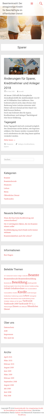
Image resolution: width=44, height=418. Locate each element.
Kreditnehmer (29, 144)
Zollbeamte (24, 306)
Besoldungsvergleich (9, 286)
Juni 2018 (7, 392)
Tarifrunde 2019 (11, 304)
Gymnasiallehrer (8, 292)
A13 (5, 275)
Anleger (21, 144)
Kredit (22, 292)
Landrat (21, 296)
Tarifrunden (9, 199)
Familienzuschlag (33, 286)
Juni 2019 (7, 371)
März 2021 (8, 360)
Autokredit (25, 275)
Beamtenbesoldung (27, 279)
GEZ (26, 288)
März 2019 (8, 375)
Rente (20, 298)
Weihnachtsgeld (8, 306)
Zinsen (15, 306)
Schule (32, 298)
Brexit (16, 286)
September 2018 (10, 382)
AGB (5, 331)
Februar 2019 (9, 378)
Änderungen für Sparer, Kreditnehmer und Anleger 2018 (22, 83)
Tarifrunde (27, 301)
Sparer (6, 147)
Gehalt (7, 288)
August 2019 (9, 367)
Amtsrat (15, 275)
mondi (21, 91)
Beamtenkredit (7, 283)
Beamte (7, 178)
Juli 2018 (7, 389)
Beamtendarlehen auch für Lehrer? (18, 236)
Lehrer (6, 188)
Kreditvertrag (14, 296)
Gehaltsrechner (18, 288)
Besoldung (19, 282)
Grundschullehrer (32, 288)
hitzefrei (15, 292)
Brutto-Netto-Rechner (23, 286)
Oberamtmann (14, 298)
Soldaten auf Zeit (14, 301)
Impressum (8, 334)
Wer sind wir (9, 338)
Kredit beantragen (31, 292)
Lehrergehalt (33, 296)
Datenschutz (9, 327)
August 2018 (9, 385)
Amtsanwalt (9, 275)
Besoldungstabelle (32, 283)
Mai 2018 (7, 396)
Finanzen (10, 144)
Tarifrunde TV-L (26, 304)
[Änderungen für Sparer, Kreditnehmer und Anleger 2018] (22, 74)
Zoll (20, 306)
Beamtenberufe (10, 181)
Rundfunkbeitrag (26, 298)
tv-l (34, 304)
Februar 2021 (9, 364)
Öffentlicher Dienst (11, 195)
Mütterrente (7, 298)
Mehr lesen (9, 140)
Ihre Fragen (8, 255)
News (6, 192)
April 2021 (8, 357)
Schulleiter (6, 301)
